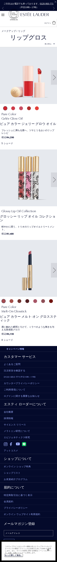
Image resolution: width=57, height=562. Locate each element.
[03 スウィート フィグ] (21, 108)
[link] (28, 116)
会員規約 (8, 501)
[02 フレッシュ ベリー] (13, 108)
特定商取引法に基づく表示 (18, 495)
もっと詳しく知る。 (14, 555)
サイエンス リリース (15, 424)
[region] (28, 551)
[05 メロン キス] (37, 108)
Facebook (12, 444)
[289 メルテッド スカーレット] (27, 301)
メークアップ (9, 31)
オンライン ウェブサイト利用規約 (22, 514)
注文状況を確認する (14, 370)
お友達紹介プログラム (16, 479)
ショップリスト (12, 472)
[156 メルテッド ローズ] (3, 301)
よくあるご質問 (12, 364)
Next (53, 8)
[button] (55, 77)
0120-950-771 (47, 3)
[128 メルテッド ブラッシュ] (11, 301)
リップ (21, 31)
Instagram (6, 444)
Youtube (18, 444)
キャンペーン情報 (15, 349)
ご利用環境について (14, 389)
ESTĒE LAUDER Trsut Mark (14, 14)
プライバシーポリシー (16, 507)
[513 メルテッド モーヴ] (43, 301)
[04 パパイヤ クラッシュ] (29, 108)
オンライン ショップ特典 (17, 466)
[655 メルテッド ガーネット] (51, 301)
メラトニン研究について (17, 431)
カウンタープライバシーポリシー (22, 383)
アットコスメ (11, 450)
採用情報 (8, 418)
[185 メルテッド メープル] (19, 301)
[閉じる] (48, 550)
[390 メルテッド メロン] (35, 301)
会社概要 (8, 411)
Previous (3, 8)
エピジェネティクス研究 (17, 437)
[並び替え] (48, 44)
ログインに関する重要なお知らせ (22, 396)
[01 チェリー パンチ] (5, 108)
